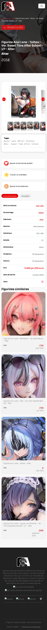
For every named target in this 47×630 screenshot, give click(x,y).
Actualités (19, 609)
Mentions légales (13, 627)
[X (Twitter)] (20, 599)
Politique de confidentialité (31, 627)
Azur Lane (40, 206)
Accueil (13, 606)
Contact (29, 609)
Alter (42, 220)
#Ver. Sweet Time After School (21, 144)
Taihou (41, 213)
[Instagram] (32, 599)
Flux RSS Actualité (27, 587)
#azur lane (10, 141)
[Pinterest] (40, 599)
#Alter (21, 141)
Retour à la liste (15, 27)
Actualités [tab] (25, 196)
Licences (33, 606)
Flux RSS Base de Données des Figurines (27, 590)
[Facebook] (8, 599)
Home (3, 18)
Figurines (10, 18)
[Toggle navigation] (41, 6)
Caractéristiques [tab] (9, 196)
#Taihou (30, 141)
